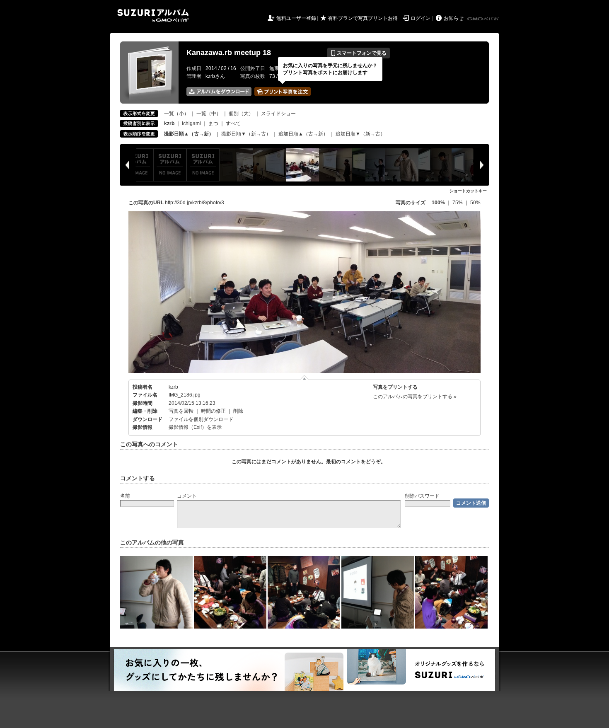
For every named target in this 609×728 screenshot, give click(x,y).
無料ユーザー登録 (296, 18)
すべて (233, 123)
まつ (213, 123)
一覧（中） (208, 113)
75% (458, 203)
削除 (238, 411)
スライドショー (278, 113)
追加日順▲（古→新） (303, 134)
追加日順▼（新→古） (360, 134)
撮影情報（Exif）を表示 (195, 427)
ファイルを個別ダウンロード (201, 419)
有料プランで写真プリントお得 (363, 18)
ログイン (420, 18)
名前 (125, 496)
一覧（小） (176, 113)
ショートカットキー (468, 191)
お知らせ (454, 18)
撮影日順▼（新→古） (246, 134)
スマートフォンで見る (359, 53)
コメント (187, 496)
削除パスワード (422, 496)
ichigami (191, 123)
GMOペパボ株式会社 (483, 19)
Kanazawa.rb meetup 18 (228, 52)
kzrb (173, 387)
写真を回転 (181, 411)
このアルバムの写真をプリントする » (415, 396)
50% (475, 203)
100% (438, 203)
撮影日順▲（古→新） (189, 134)
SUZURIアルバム (153, 15)
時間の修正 (213, 411)
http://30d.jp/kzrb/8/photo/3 (194, 203)
